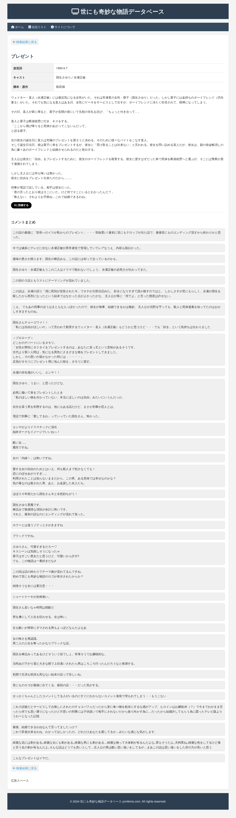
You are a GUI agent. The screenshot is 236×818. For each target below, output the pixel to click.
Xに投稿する (21, 205)
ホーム (19, 27)
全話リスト (38, 27)
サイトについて (64, 27)
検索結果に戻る (26, 42)
